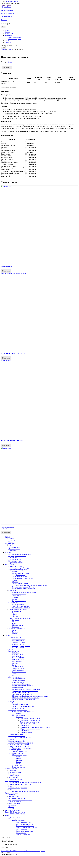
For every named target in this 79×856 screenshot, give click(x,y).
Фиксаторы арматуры (15, 734)
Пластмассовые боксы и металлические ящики (31, 585)
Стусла (14, 580)
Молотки (15, 582)
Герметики (12, 795)
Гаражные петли (13, 777)
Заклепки (15, 703)
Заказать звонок (6, 5)
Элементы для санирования (21, 737)
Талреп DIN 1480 (18, 668)
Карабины (15, 653)
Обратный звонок (7, 16)
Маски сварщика (14, 547)
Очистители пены (14, 803)
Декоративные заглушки (20, 751)
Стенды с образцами (23, 834)
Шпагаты (11, 540)
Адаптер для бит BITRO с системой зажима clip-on (25, 782)
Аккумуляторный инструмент (22, 568)
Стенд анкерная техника (24, 822)
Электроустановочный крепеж (18, 746)
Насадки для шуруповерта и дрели (19, 784)
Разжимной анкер (18, 640)
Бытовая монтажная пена (16, 798)
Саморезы (19, 717)
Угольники (16, 616)
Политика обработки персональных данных (30, 851)
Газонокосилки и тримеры (21, 608)
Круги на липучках (14, 561)
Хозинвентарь (17, 595)
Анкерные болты (18, 644)
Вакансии (4, 20)
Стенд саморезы (21, 829)
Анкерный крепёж (18, 639)
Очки (14, 623)
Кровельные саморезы (27, 724)
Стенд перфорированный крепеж (27, 827)
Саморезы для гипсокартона (29, 722)
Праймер (11, 808)
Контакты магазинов (7, 13)
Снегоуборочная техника (20, 606)
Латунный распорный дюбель (22, 694)
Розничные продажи (15, 37)
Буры (10, 62)
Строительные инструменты (17, 569)
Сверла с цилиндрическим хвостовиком (25, 791)
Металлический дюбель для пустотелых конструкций (30, 696)
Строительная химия (11, 793)
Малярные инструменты (16, 628)
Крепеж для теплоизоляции (21, 692)
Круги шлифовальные (15, 563)
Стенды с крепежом (18, 820)
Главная (7, 30)
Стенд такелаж (21, 833)
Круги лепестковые (14, 559)
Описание (6, 67)
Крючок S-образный (19, 672)
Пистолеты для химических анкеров (24, 589)
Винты (18, 762)
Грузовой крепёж (18, 654)
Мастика (11, 807)
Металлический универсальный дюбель (25, 698)
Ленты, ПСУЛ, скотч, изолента (15, 812)
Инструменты (9, 564)
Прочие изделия (13, 819)
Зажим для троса (17, 666)
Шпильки (19, 760)
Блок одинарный (17, 656)
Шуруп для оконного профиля (30, 729)
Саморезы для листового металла (31, 718)
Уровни (14, 614)
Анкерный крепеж (14, 637)
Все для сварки (10, 544)
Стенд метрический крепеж (25, 826)
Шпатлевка (12, 805)
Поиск (3, 45)
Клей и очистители (14, 801)
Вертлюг (15, 663)
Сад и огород (12, 590)
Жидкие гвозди (13, 796)
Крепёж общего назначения (17, 710)
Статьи (7, 40)
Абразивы (8, 552)
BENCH (14, 854)
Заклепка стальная (18, 708)
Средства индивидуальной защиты (20, 618)
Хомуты (11, 739)
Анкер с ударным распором (21, 646)
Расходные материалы (12, 781)
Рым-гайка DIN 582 (18, 659)
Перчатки (15, 620)
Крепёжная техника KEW (16, 741)
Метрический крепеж (15, 753)
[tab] (7, 67)
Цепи (14, 675)
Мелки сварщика (14, 549)
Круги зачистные (14, 557)
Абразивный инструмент (20, 573)
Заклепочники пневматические (22, 578)
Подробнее (6, 271)
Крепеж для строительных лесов (19, 744)
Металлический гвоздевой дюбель (23, 699)
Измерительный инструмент (17, 609)
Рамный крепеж (17, 687)
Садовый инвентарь (19, 601)
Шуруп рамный (25, 725)
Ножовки (15, 571)
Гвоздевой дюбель (18, 682)
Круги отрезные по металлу (17, 556)
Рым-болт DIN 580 (18, 658)
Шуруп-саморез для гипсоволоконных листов (35, 727)
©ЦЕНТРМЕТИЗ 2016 (8, 851)
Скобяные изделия (11, 769)
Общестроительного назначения (23, 711)
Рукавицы (15, 627)
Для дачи (15, 597)
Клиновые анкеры (18, 647)
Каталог (7, 32)
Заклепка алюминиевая (20, 704)
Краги (10, 545)
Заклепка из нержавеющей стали (23, 706)
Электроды (12, 550)
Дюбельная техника (14, 677)
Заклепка (11, 701)
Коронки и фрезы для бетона (17, 788)
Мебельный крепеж (14, 750)
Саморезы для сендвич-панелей (30, 720)
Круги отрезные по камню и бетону (20, 554)
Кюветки (15, 632)
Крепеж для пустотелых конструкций (20, 743)
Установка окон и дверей (16, 814)
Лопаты (14, 599)
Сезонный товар (13, 602)
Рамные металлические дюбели (22, 685)
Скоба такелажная (18, 670)
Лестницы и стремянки (12, 810)
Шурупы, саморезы (18, 715)
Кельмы (14, 634)
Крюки (18, 713)
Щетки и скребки (18, 604)
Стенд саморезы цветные (24, 831)
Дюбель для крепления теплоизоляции (25, 691)
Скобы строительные (15, 779)
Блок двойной (17, 661)
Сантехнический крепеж (16, 736)
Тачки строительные (19, 594)
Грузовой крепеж (14, 651)
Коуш (14, 665)
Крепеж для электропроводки (22, 748)
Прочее (7, 815)
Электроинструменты (15, 566)
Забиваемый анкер (18, 642)
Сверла (10, 789)
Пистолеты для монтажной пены (23, 587)
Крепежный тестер (14, 817)
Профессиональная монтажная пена (20, 800)
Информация (9, 35)
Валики (14, 630)
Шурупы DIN (24, 730)
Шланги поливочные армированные (24, 592)
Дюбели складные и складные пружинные (26, 689)
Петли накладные (14, 775)
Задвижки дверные (14, 772)
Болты (18, 756)
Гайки (18, 763)
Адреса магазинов (7, 10)
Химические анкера (18, 767)
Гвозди (10, 649)
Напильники (20, 575)
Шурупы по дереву (26, 732)
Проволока (12, 770)
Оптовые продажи (14, 39)
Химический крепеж (15, 765)
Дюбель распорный (18, 680)
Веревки (7, 537)
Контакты (8, 42)
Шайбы (18, 758)
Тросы (14, 673)
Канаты (10, 542)
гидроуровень (16, 611)
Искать (4, 47)
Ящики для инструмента (20, 583)
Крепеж (7, 635)
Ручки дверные (13, 774)
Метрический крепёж (19, 755)
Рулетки (15, 613)
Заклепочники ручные (19, 576)
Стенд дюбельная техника (24, 824)
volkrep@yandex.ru (12, 1)
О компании (9, 33)
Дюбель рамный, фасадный (21, 684)
